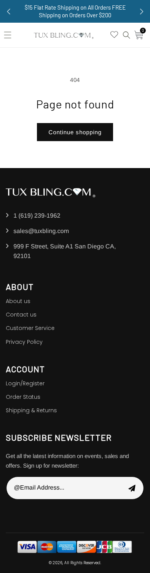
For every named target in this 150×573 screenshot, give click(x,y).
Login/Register (25, 383)
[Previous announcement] (8, 11)
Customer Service (30, 328)
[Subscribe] (131, 488)
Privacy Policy (24, 342)
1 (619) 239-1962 (36, 215)
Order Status (23, 397)
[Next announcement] (141, 11)
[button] (9, 35)
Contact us (21, 314)
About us (18, 301)
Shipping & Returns (31, 410)
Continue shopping (75, 132)
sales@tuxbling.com (41, 231)
